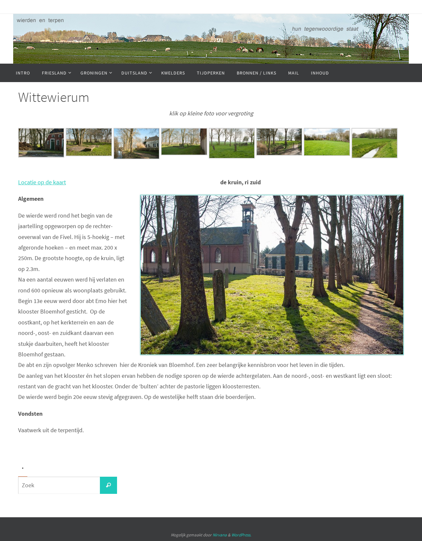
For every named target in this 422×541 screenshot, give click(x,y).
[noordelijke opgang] (279, 153)
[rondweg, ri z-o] (41, 155)
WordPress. (241, 535)
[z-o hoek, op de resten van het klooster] (327, 154)
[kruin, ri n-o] (184, 153)
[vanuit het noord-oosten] (374, 156)
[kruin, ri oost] (89, 154)
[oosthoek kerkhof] (232, 156)
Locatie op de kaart (42, 182)
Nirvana (220, 535)
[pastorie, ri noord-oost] (136, 157)
